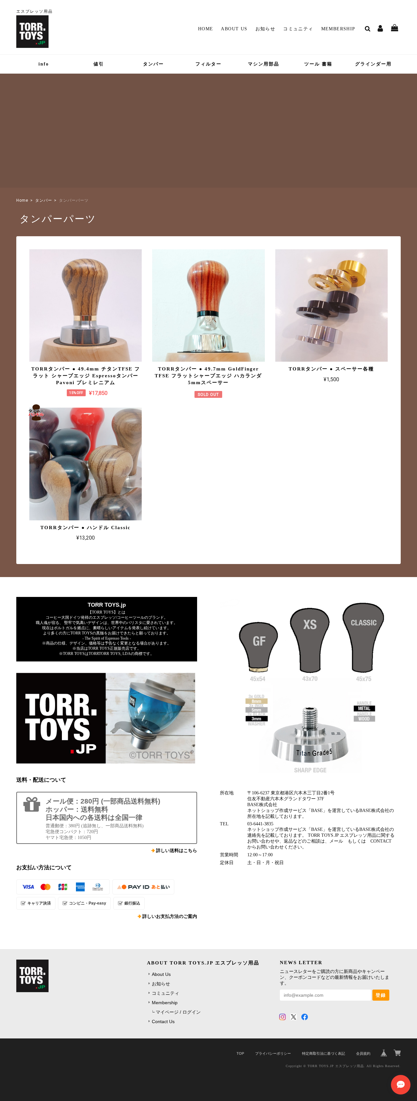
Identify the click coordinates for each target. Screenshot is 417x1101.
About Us (234, 28)
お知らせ (265, 28)
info (43, 64)
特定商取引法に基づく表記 (323, 1053)
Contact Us (163, 1021)
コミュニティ (298, 28)
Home (205, 28)
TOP (240, 1053)
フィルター (208, 64)
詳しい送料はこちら (176, 850)
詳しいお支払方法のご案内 (169, 916)
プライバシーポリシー (273, 1053)
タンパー (153, 64)
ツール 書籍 (318, 64)
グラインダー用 (373, 64)
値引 (98, 64)
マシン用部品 (263, 64)
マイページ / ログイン (178, 1012)
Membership (338, 28)
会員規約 (363, 1053)
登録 (381, 995)
